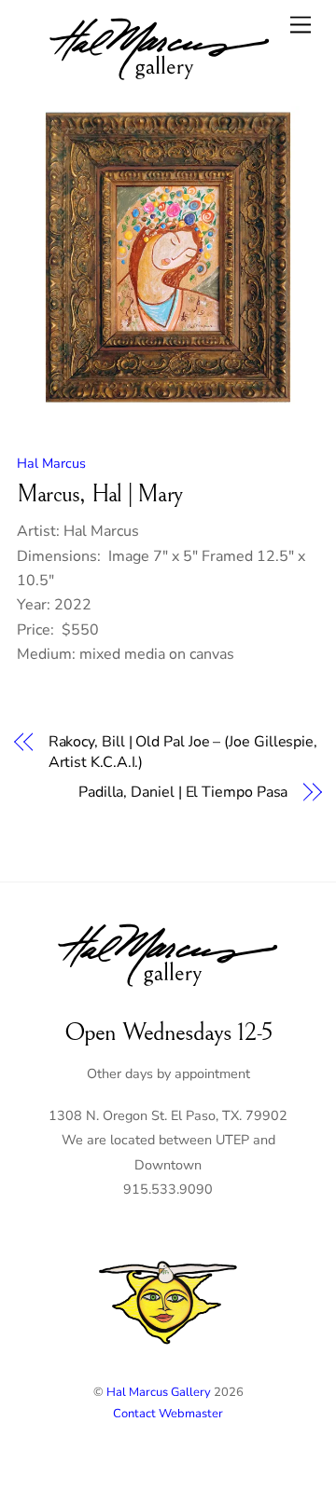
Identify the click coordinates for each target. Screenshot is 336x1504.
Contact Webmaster (168, 1413)
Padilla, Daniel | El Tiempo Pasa (182, 792)
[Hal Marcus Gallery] (159, 83)
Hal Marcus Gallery (158, 1392)
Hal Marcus (51, 463)
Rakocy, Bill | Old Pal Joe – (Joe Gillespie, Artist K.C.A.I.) (183, 752)
